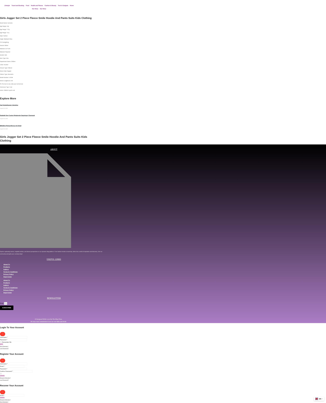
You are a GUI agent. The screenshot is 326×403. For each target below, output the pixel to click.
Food (27, 5)
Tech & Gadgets (63, 5)
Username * (4, 337)
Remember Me (6, 342)
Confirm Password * (6, 371)
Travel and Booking (18, 5)
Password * (3, 340)
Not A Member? (4, 346)
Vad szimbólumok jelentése (9, 105)
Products (6, 267)
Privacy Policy (8, 274)
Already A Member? (5, 378)
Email (2, 303)
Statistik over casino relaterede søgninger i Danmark (17, 115)
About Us (6, 264)
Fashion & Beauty (50, 5)
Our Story (35, 8)
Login (1, 344)
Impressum (7, 277)
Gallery (6, 269)
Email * (2, 366)
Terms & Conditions (10, 272)
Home (72, 5)
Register (2, 375)
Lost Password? (4, 348)
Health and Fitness (37, 5)
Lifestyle (7, 5)
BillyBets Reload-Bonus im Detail (10, 125)
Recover (2, 397)
